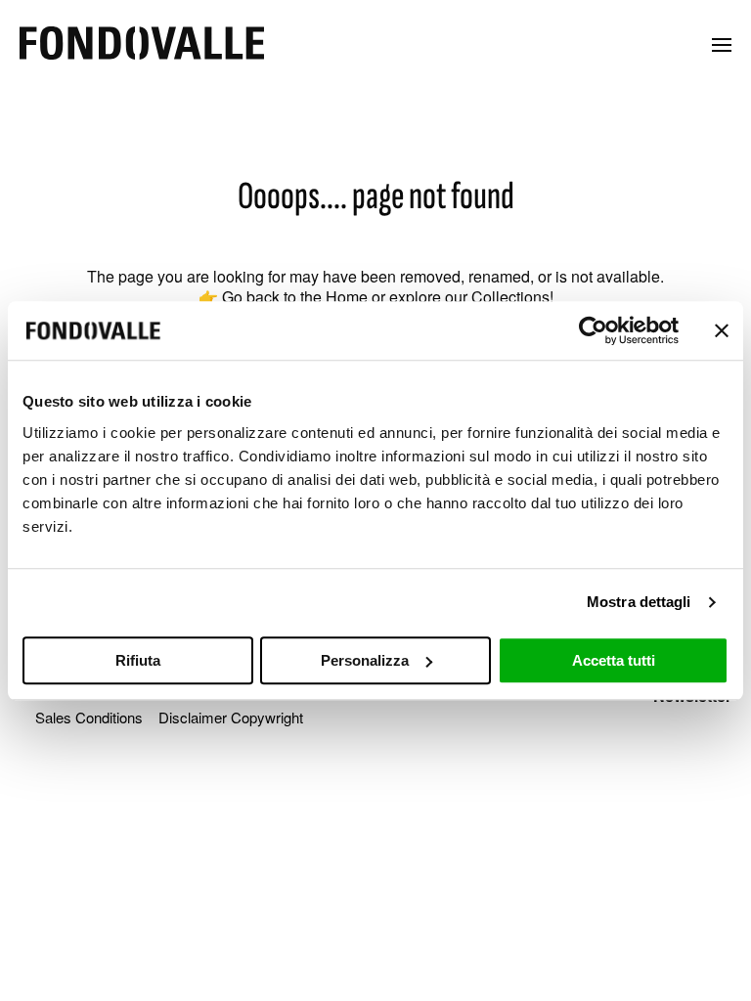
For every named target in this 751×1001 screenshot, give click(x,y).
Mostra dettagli (639, 601)
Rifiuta (137, 660)
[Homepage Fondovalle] (142, 44)
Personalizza (365, 660)
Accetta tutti (613, 660)
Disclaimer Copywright (230, 717)
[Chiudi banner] (722, 330)
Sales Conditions (89, 717)
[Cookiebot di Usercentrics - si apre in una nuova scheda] (593, 330)
